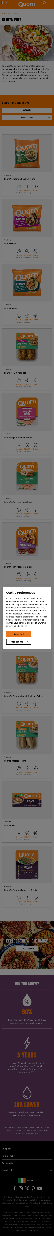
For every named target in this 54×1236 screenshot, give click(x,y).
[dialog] (27, 618)
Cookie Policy (20, 626)
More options (17, 642)
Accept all (19, 634)
